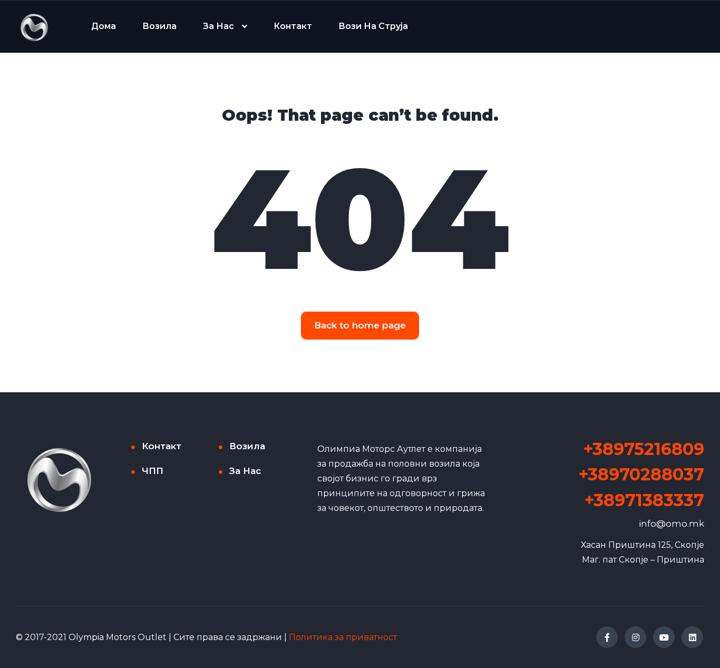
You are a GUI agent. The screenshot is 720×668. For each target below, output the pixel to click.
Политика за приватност (343, 637)
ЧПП (152, 471)
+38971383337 (644, 500)
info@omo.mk (671, 523)
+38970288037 (641, 474)
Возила (159, 26)
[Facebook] (607, 637)
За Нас (218, 26)
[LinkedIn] (692, 637)
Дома (103, 26)
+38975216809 (643, 449)
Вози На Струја (373, 26)
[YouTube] (664, 637)
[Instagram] (635, 637)
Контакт (293, 26)
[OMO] (34, 27)
